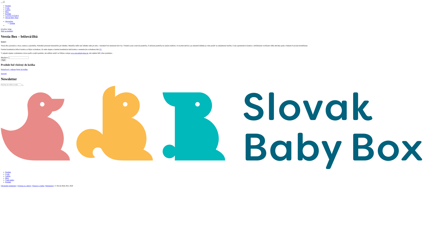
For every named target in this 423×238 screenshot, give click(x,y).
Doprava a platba (38, 186)
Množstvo (4, 58)
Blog (7, 12)
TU (100, 49)
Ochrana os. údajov (24, 186)
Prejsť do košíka (22, 69)
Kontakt (8, 14)
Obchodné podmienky (8, 186)
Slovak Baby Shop (11, 18)
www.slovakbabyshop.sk (79, 53)
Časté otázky (9, 180)
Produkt (8, 6)
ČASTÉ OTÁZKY (12, 16)
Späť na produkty (7, 31)
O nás (7, 8)
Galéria (7, 10)
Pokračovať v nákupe (8, 69)
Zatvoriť (4, 74)
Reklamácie (49, 186)
